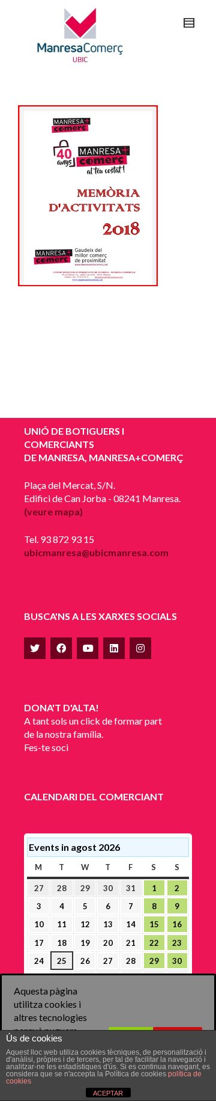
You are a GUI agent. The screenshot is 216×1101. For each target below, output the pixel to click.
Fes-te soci (46, 747)
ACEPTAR (108, 1093)
